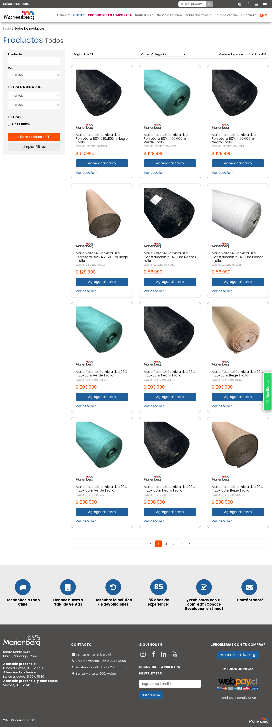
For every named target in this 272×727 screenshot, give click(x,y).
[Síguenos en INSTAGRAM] (143, 655)
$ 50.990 (85, 153)
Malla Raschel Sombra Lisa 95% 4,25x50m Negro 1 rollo (169, 373)
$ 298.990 (86, 502)
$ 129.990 (154, 153)
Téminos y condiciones (238, 698)
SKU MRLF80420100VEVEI (160, 146)
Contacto (248, 15)
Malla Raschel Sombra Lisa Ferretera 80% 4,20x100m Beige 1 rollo (102, 257)
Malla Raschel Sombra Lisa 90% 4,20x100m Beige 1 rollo (237, 488)
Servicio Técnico (169, 15)
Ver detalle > (86, 172)
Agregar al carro (102, 163)
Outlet (79, 15)
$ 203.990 (86, 387)
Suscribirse (151, 695)
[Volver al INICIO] (19, 15)
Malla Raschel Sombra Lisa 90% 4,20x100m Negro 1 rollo (169, 488)
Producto (15, 54)
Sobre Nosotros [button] (197, 15)
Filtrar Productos (32, 136)
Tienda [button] (62, 15)
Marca (13, 68)
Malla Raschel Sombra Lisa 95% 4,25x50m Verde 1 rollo (101, 373)
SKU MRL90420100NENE (159, 495)
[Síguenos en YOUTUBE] (174, 655)
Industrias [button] (143, 15)
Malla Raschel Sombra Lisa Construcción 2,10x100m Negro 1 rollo (170, 257)
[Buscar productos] (209, 4)
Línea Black (21, 124)
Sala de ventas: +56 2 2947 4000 (101, 661)
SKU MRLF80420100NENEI (228, 146)
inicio (7, 28)
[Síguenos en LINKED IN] (164, 655)
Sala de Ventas (226, 15)
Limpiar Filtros (34, 146)
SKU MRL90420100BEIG (226, 495)
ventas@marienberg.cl (93, 654)
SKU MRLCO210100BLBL (226, 265)
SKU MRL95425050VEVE (91, 380)
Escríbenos (267, 390)
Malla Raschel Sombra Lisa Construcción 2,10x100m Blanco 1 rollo (238, 257)
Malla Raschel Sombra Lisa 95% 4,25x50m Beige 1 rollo (237, 373)
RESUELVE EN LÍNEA (236, 655)
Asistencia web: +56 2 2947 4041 (101, 667)
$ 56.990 (153, 272)
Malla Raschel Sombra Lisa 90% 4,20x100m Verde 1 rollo (101, 488)
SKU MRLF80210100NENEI (91, 146)
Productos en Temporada (110, 15)
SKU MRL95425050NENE (159, 380)
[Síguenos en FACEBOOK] (154, 655)
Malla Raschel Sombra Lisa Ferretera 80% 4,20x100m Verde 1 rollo (166, 138)
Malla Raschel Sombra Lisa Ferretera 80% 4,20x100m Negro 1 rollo (234, 138)
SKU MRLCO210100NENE (159, 265)
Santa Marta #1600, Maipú (96, 673)
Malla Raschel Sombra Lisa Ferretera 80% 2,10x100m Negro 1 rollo (102, 138)
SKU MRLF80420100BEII (90, 265)
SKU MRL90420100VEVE (91, 495)
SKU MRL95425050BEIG (227, 380)
